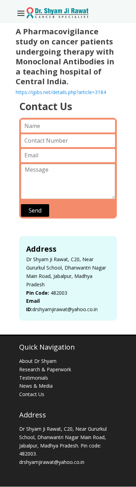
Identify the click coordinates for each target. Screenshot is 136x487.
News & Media (36, 385)
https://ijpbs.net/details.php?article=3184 (61, 92)
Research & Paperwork (45, 369)
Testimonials (33, 377)
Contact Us (31, 394)
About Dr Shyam (37, 361)
